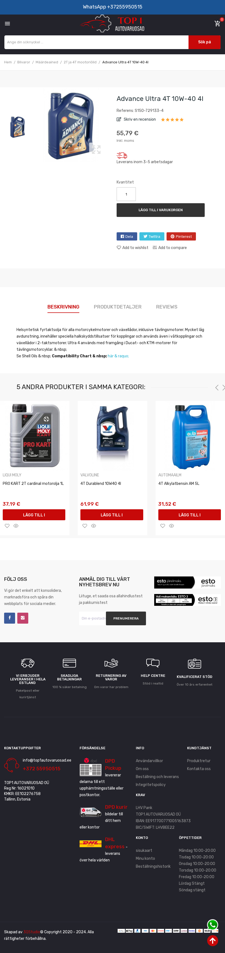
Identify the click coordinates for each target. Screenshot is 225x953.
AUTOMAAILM (169, 475)
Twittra (154, 236)
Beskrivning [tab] (63, 307)
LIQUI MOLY (12, 475)
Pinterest (184, 236)
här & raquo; (118, 356)
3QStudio (31, 932)
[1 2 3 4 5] (172, 121)
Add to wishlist (135, 247)
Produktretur (198, 761)
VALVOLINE (89, 475)
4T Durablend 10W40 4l (100, 483)
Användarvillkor (149, 761)
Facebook (9, 618)
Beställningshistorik (153, 866)
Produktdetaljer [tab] (118, 307)
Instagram (22, 618)
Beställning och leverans (157, 776)
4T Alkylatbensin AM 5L (178, 483)
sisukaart (144, 850)
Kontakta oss (199, 769)
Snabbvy (16, 525)
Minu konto (145, 858)
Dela (129, 236)
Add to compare (172, 247)
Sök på (204, 42)
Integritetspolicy (151, 784)
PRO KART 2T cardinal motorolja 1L (33, 483)
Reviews (167, 307)
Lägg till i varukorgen (161, 210)
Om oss (142, 769)
